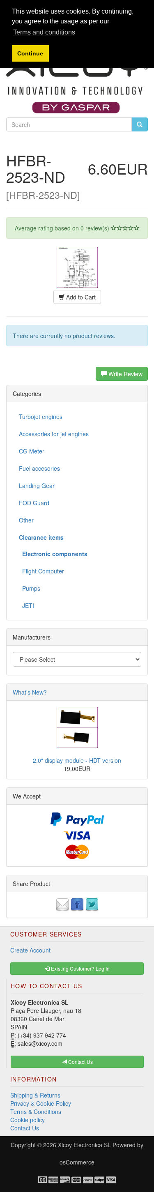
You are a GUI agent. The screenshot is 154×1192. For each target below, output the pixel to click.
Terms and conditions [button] (44, 32)
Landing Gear (37, 485)
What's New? (30, 692)
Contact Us (24, 1128)
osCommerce (77, 1162)
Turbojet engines (40, 416)
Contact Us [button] (80, 1061)
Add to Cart (80, 297)
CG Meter (31, 451)
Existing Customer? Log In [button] (80, 968)
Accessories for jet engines (54, 434)
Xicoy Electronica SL (84, 1145)
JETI (26, 605)
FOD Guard (34, 503)
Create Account (30, 950)
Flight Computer (41, 571)
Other (26, 520)
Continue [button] (30, 53)
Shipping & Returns (35, 1095)
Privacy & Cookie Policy (40, 1103)
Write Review (125, 374)
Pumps (29, 588)
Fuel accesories (39, 468)
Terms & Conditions (35, 1111)
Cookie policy (27, 1120)
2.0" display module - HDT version (77, 760)
